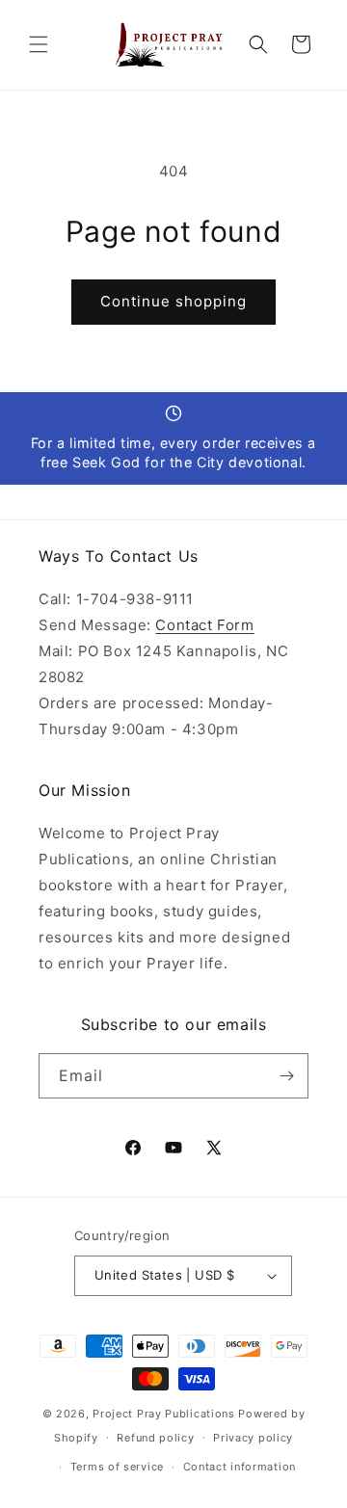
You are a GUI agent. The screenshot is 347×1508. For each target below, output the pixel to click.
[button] (38, 44)
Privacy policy (253, 1437)
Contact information (239, 1466)
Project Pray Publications (164, 1413)
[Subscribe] (286, 1075)
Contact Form (204, 625)
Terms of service (117, 1466)
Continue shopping (173, 301)
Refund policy (155, 1437)
